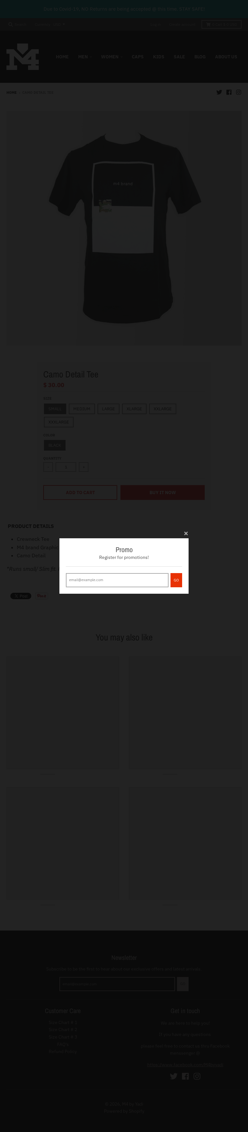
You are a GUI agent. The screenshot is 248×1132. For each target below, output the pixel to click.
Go (176, 580)
